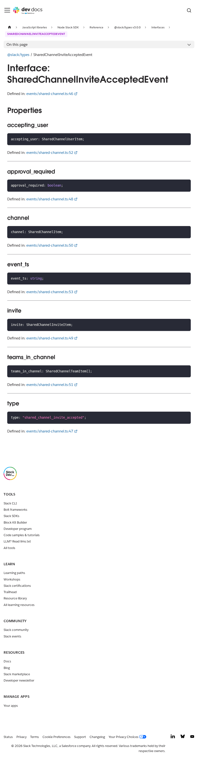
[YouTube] (192, 738)
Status (8, 737)
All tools (9, 548)
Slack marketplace (17, 674)
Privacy (21, 737)
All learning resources (19, 605)
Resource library (15, 598)
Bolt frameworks (15, 510)
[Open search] (189, 10)
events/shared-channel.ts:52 (49, 152)
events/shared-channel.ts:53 (49, 292)
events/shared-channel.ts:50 (49, 245)
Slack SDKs (11, 516)
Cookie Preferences (56, 737)
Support (80, 737)
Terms (34, 737)
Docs (7, 661)
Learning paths (14, 573)
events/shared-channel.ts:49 (49, 338)
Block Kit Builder (15, 522)
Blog (7, 668)
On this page (17, 44)
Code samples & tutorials (22, 535)
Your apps (11, 706)
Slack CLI (10, 503)
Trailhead (10, 592)
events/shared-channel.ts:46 (49, 93)
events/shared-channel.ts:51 (49, 384)
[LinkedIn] (173, 738)
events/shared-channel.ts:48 (49, 199)
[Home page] (9, 27)
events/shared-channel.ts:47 (49, 431)
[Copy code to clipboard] (185, 138)
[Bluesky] (183, 738)
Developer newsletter (19, 680)
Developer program (18, 529)
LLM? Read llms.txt (17, 541)
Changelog (97, 737)
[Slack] (10, 479)
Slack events (12, 636)
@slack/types (18, 54)
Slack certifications (17, 586)
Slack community (16, 630)
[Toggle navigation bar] (7, 10)
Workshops (12, 579)
